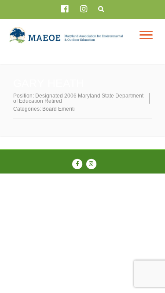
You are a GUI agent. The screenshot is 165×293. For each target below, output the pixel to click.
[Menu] (146, 35)
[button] (101, 9)
